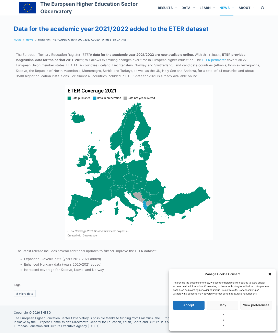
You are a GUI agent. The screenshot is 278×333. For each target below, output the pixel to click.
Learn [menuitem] (205, 8)
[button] (270, 274)
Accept (188, 305)
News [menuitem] (225, 8)
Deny (222, 305)
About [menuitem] (245, 8)
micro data (24, 293)
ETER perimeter (214, 60)
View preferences (256, 305)
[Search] (262, 7)
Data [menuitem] (186, 8)
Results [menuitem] (165, 8)
